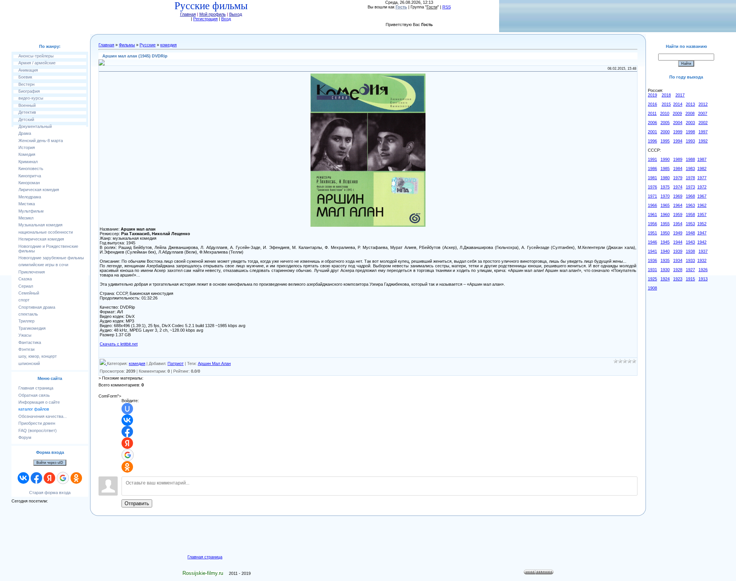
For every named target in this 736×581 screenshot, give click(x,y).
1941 (652, 251)
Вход (226, 18)
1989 (677, 159)
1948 (690, 233)
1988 (690, 159)
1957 (701, 214)
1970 (665, 196)
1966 (652, 205)
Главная (188, 14)
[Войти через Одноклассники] (76, 478)
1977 (701, 177)
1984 (677, 168)
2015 (666, 104)
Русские (148, 45)
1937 (703, 251)
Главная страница (204, 557)
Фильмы (127, 45)
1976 (652, 187)
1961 (652, 214)
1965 (665, 205)
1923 (677, 279)
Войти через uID (49, 463)
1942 (701, 242)
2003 (690, 122)
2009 (677, 113)
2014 (677, 104)
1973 (690, 187)
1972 (701, 187)
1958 (690, 214)
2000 (665, 131)
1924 (665, 279)
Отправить (137, 503)
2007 (702, 113)
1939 (677, 251)
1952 (701, 223)
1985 (665, 168)
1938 (690, 251)
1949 (677, 233)
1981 (652, 177)
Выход (235, 14)
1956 (652, 223)
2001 (652, 131)
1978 (690, 177)
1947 (701, 233)
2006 (652, 122)
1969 (677, 196)
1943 (690, 242)
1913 (703, 279)
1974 (677, 187)
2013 (690, 104)
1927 (690, 269)
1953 (690, 223)
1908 (652, 288)
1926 (703, 269)
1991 (652, 159)
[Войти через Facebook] (36, 478)
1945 (665, 242)
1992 (703, 141)
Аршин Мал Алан (214, 363)
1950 (665, 233)
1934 (677, 260)
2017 (680, 95)
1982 (701, 168)
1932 (701, 260)
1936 (652, 260)
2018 (666, 95)
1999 (677, 131)
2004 (677, 122)
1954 (677, 223)
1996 (652, 141)
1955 (665, 223)
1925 (652, 279)
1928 (677, 269)
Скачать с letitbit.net (119, 344)
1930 (665, 269)
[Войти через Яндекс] (49, 478)
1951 (652, 233)
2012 (703, 104)
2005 (665, 122)
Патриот (176, 363)
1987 (701, 159)
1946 (652, 242)
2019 (652, 95)
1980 (665, 177)
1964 (677, 205)
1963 (690, 205)
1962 (701, 205)
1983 (690, 168)
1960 (665, 214)
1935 (665, 260)
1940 (665, 251)
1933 (690, 260)
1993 (690, 141)
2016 (652, 104)
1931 (652, 269)
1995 (665, 141)
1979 (677, 177)
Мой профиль (212, 14)
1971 (652, 196)
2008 (690, 113)
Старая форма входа (50, 492)
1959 (677, 214)
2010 (664, 113)
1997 (703, 131)
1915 (690, 279)
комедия (168, 45)
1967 (701, 196)
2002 (703, 122)
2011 (652, 113)
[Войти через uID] (127, 408)
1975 (665, 187)
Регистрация (205, 18)
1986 (652, 168)
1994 (677, 141)
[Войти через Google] (63, 478)
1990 (665, 159)
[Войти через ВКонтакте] (23, 478)
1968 (690, 196)
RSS (446, 7)
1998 (690, 131)
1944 (677, 242)
